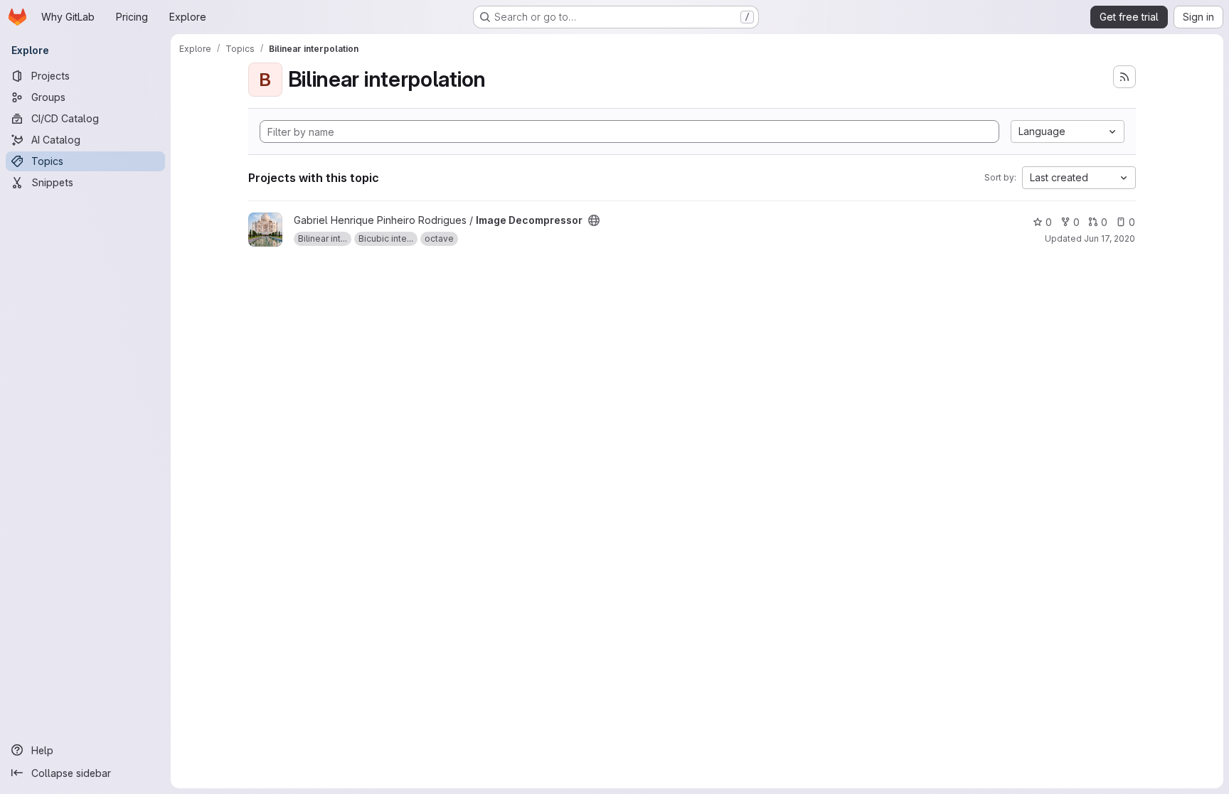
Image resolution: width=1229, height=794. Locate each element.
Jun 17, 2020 (1109, 238)
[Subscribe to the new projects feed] (1124, 76)
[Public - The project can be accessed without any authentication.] (594, 220)
